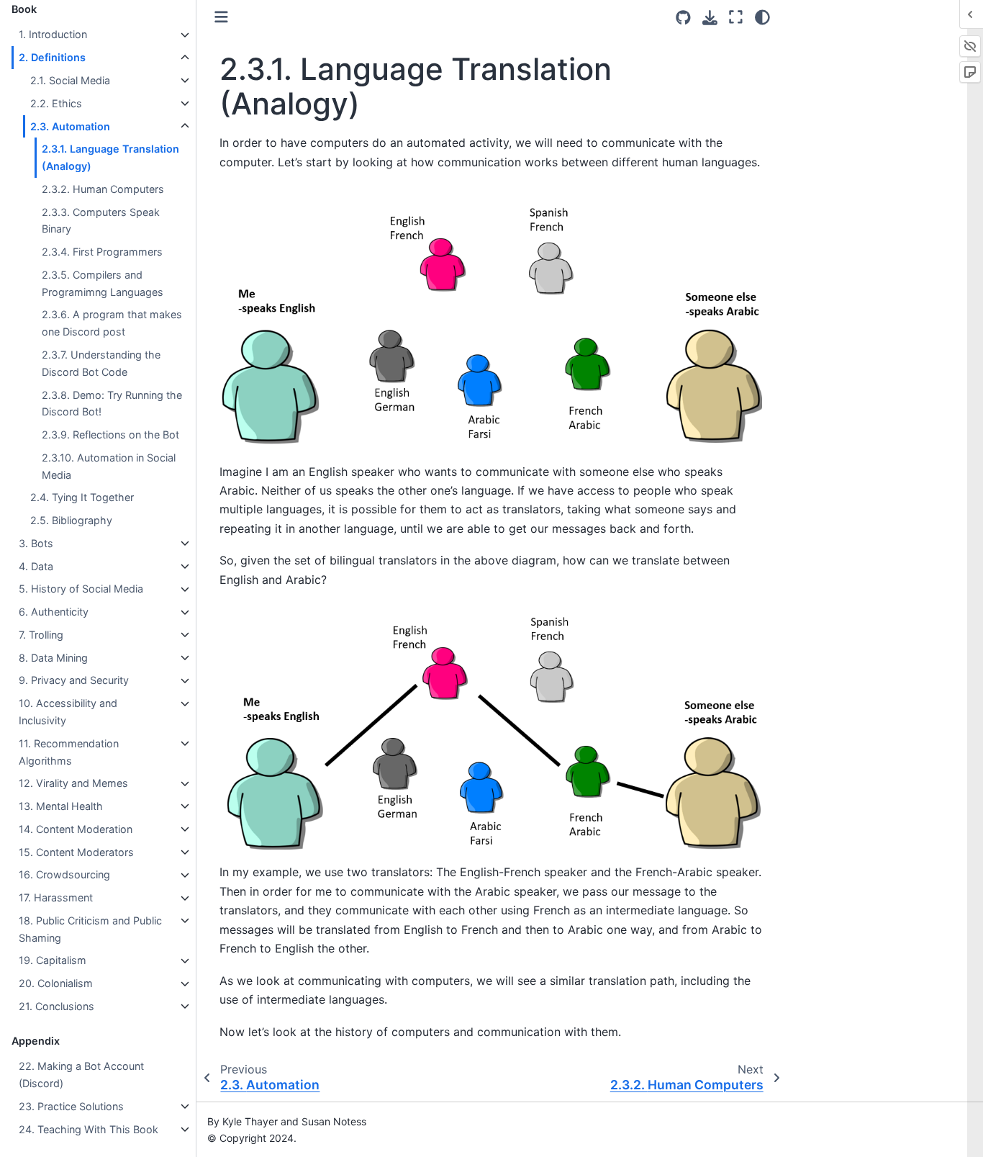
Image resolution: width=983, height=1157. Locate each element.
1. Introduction (53, 35)
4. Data (36, 566)
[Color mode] (762, 17)
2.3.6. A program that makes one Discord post (112, 323)
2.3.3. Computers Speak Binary (101, 220)
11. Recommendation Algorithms (69, 752)
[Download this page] (710, 18)
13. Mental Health (61, 806)
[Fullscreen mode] (735, 17)
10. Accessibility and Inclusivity (68, 712)
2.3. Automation (70, 126)
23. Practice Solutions (71, 1106)
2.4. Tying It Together (82, 498)
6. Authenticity (54, 612)
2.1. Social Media (70, 80)
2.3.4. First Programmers (102, 252)
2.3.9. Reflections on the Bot (110, 434)
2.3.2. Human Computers (103, 189)
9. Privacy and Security (74, 681)
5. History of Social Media (81, 589)
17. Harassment (56, 898)
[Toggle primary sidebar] (221, 17)
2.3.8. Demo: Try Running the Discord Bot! (112, 403)
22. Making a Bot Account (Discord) (81, 1075)
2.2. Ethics (56, 103)
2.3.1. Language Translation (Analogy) (110, 158)
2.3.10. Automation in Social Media (109, 466)
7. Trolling (41, 635)
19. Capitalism (52, 961)
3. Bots (36, 543)
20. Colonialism (56, 984)
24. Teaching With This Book (88, 1129)
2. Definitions (52, 58)
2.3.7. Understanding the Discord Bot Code (101, 363)
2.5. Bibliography (71, 520)
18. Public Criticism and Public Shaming (90, 929)
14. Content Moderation (75, 829)
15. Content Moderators (76, 852)
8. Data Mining (53, 658)
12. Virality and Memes (73, 784)
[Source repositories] (683, 18)
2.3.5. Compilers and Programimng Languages (102, 283)
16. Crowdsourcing (64, 875)
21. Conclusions (56, 1006)
